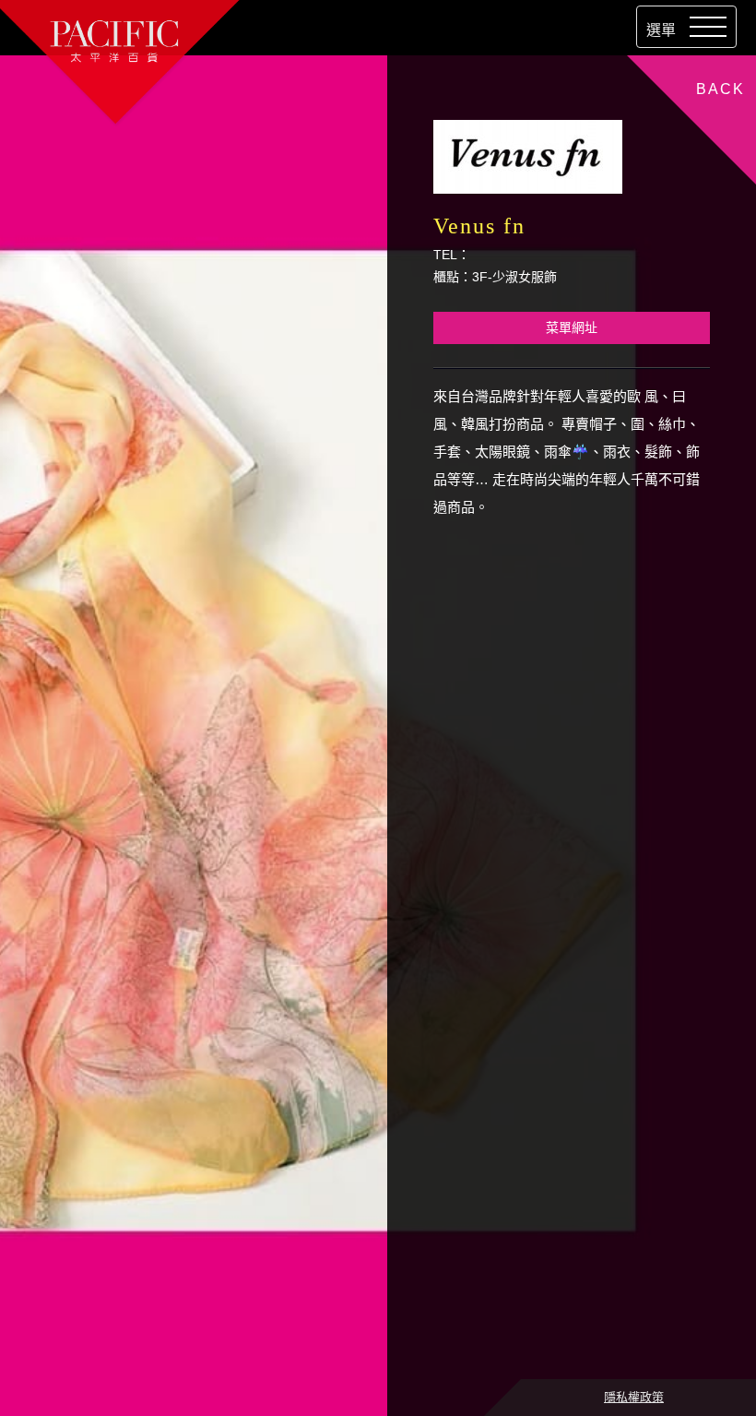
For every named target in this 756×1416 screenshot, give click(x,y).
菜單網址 (571, 327)
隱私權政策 (634, 1397)
